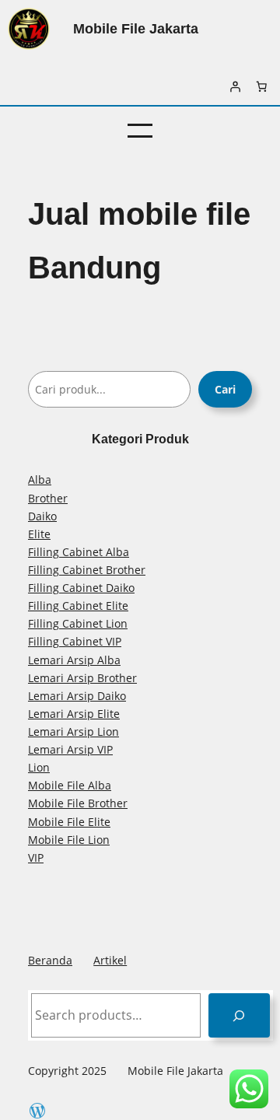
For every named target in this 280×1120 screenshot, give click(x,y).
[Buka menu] (140, 130)
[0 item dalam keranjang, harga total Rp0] (261, 86)
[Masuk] (235, 86)
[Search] (239, 1015)
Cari (225, 389)
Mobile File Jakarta (135, 29)
